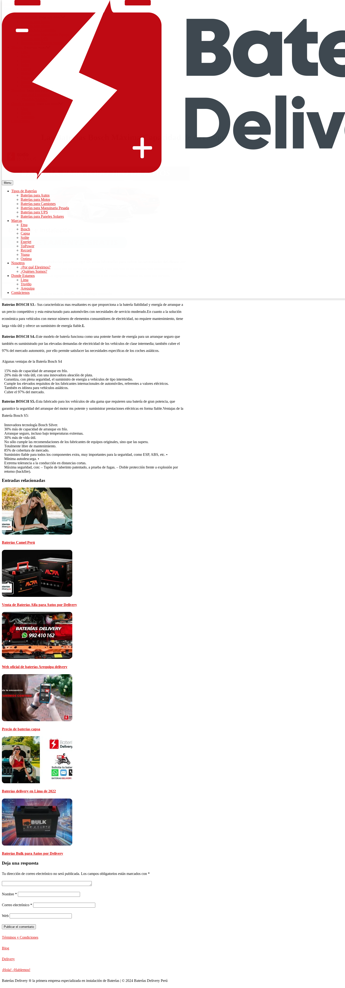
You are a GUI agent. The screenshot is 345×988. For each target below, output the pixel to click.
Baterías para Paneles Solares (42, 216)
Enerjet (26, 242)
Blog (5, 948)
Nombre (9, 894)
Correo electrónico (17, 905)
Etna (24, 225)
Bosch (25, 229)
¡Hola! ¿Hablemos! (16, 970)
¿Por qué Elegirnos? (35, 267)
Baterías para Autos (35, 195)
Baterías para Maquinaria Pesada (45, 208)
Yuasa (25, 254)
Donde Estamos (23, 276)
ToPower (27, 246)
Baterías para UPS (34, 212)
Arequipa (27, 288)
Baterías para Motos (35, 199)
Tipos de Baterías (24, 191)
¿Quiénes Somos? (34, 271)
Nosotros (18, 263)
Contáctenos (20, 293)
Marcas (16, 221)
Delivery (8, 959)
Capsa (25, 233)
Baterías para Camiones (38, 204)
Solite (25, 238)
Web (5, 916)
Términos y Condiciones (20, 937)
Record (26, 250)
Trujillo (26, 284)
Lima (24, 280)
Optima (26, 259)
